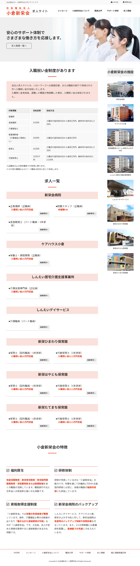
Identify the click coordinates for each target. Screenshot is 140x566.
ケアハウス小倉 (52, 244)
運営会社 (128, 2)
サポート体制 (85, 553)
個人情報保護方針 (118, 553)
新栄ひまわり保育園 (53, 341)
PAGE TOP (134, 546)
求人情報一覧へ (19, 46)
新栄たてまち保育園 (53, 407)
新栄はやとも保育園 (53, 374)
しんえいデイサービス (53, 310)
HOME (115, 2)
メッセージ (31, 553)
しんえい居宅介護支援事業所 (53, 277)
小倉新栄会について (50, 553)
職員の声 (69, 553)
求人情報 (101, 553)
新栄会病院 (53, 195)
